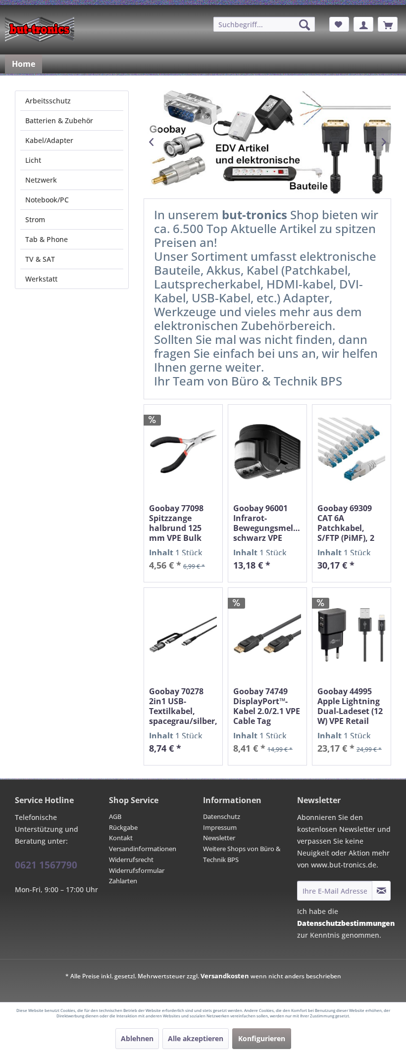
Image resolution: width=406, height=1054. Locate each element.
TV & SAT (40, 259)
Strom (35, 219)
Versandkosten (225, 975)
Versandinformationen (142, 848)
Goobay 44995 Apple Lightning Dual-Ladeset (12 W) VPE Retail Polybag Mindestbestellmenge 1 (351, 706)
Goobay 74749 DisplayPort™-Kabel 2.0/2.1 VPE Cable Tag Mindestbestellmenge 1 (267, 706)
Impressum (220, 827)
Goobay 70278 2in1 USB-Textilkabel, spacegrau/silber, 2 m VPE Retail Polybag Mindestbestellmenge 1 (183, 706)
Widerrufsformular (136, 870)
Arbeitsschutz (48, 100)
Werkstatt (41, 279)
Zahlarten (123, 880)
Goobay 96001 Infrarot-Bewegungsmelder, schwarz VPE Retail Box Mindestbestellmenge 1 (267, 523)
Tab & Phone (46, 239)
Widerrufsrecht (131, 859)
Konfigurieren (261, 1038)
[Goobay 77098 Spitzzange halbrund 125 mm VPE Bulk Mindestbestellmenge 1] (183, 451)
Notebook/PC (47, 199)
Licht (33, 160)
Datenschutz (221, 816)
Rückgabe (123, 827)
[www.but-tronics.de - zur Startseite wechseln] (39, 29)
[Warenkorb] (388, 24)
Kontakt (121, 837)
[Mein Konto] (363, 24)
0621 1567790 (46, 865)
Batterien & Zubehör (59, 120)
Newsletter (219, 837)
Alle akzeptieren (195, 1038)
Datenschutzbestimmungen (346, 923)
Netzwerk (41, 180)
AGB (115, 816)
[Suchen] (304, 25)
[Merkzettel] (339, 24)
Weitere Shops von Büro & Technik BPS (242, 854)
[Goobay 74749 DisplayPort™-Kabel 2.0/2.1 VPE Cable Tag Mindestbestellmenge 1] (267, 634)
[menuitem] (264, 24)
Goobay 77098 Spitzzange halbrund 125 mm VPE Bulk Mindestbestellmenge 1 (183, 523)
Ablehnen (137, 1038)
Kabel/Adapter (49, 140)
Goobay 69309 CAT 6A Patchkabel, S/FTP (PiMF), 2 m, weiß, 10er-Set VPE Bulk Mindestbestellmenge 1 (351, 523)
